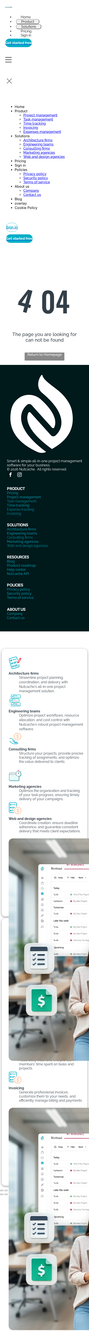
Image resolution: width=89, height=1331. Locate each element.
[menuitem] (44, 17)
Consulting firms (20, 537)
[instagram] (19, 475)
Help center (16, 570)
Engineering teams (22, 533)
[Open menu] (8, 59)
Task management (21, 501)
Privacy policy (18, 589)
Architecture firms (21, 529)
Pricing (12, 493)
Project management (24, 497)
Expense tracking (20, 509)
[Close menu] (9, 81)
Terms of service (20, 598)
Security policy (19, 593)
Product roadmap (21, 565)
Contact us (16, 618)
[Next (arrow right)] (6, 1194)
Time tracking (18, 505)
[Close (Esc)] (1, 1190)
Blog (11, 561)
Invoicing (14, 514)
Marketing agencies (23, 542)
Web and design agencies (27, 546)
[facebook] (10, 475)
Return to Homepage (44, 355)
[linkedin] (28, 475)
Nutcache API (18, 574)
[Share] (6, 1190)
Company (15, 614)
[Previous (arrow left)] (1, 1194)
